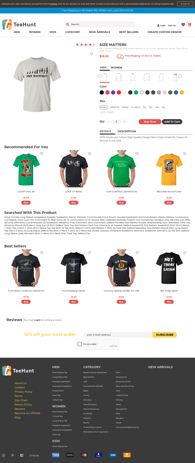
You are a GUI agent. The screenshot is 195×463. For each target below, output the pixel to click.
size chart (107, 112)
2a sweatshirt (50, 222)
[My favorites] (183, 24)
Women (35, 32)
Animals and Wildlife (93, 386)
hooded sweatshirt (127, 217)
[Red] (119, 92)
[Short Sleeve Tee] (104, 77)
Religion (120, 418)
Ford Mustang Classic (73, 290)
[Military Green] (170, 92)
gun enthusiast (34, 222)
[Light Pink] (164, 92)
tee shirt (56, 228)
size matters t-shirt (101, 228)
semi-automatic (97, 222)
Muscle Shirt (58, 391)
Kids (53, 32)
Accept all (185, 4)
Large (125, 107)
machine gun (177, 219)
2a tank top (119, 228)
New (118, 372)
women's (162, 230)
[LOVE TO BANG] (73, 168)
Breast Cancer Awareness (95, 372)
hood (7, 217)
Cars (118, 391)
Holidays (87, 400)
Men (17, 32)
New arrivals (99, 32)
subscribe (164, 334)
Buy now (150, 121)
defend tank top (64, 225)
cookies (53, 4)
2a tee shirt (68, 228)
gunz (27, 219)
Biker (85, 391)
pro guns (35, 219)
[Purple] (113, 92)
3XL (151, 107)
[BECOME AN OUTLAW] (169, 168)
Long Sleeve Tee (59, 377)
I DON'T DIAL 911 (26, 191)
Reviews (20, 408)
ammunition (77, 219)
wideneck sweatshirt (121, 230)
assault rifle (98, 219)
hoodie (15, 217)
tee (14, 228)
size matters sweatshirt (156, 225)
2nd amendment (147, 217)
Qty (102, 121)
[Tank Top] (175, 77)
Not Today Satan (169, 290)
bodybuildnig (154, 222)
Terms (18, 396)
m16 (167, 219)
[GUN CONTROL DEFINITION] (121, 168)
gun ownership (144, 219)
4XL (157, 107)
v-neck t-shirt (67, 230)
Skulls (86, 422)
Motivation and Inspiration (95, 432)
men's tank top (37, 225)
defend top (84, 233)
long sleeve (26, 217)
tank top (72, 233)
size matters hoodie (135, 222)
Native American (91, 409)
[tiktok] (34, 455)
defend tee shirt (49, 230)
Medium (114, 107)
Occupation (121, 409)
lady (20, 233)
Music (118, 404)
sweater (51, 217)
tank (182, 222)
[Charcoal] (153, 92)
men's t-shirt (16, 230)
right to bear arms (51, 219)
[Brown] (147, 92)
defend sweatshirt (133, 225)
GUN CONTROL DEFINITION (121, 191)
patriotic (81, 217)
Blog (18, 417)
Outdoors (87, 413)
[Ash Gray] (142, 92)
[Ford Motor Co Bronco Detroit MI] (26, 268)
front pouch (109, 217)
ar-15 (88, 219)
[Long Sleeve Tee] (118, 77)
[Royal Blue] (176, 92)
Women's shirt (32, 233)
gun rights (10, 219)
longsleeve (40, 217)
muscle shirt (21, 225)
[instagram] (3, 455)
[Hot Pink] (107, 92)
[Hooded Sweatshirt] (132, 77)
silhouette (19, 222)
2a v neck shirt (58, 233)
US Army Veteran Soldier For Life (121, 290)
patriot (72, 217)
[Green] (136, 92)
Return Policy (23, 404)
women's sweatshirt (145, 230)
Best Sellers (128, 32)
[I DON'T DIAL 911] (26, 168)
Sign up (172, 25)
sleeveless (173, 222)
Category (72, 32)
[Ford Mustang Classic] (73, 268)
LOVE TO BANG (73, 191)
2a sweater (116, 225)
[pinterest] (12, 455)
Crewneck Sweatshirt (62, 386)
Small (103, 107)
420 (85, 381)
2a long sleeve (32, 230)
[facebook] (21, 455)
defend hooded (115, 222)
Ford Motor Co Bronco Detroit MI (26, 290)
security (8, 222)
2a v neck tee (83, 230)
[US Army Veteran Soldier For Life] (121, 268)
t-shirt (7, 228)
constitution (181, 217)
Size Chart (21, 400)
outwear (104, 230)
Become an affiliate (27, 413)
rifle (187, 219)
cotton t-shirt (24, 228)
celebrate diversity (115, 219)
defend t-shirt (82, 228)
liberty (161, 217)
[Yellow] (182, 92)
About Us (20, 383)
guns (20, 219)
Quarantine (121, 377)
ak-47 (66, 219)
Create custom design (164, 32)
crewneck (104, 225)
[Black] (102, 92)
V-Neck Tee (57, 400)
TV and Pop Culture (92, 427)
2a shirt (50, 225)
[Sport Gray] (159, 92)
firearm (131, 219)
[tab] (107, 132)
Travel (118, 422)
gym (164, 222)
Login (163, 25)
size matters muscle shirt (160, 228)
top (188, 222)
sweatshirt (62, 217)
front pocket (94, 217)
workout (9, 225)
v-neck (45, 233)
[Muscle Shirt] (161, 77)
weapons (64, 222)
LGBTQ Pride (122, 395)
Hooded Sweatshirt (61, 381)
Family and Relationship (127, 427)
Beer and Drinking (124, 386)
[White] (124, 92)
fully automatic (78, 222)
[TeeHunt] (23, 24)
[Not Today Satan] (169, 268)
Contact (20, 387)
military (170, 217)
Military (119, 400)
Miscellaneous (90, 404)
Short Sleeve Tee (59, 372)
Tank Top (56, 395)
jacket (95, 230)
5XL (163, 107)
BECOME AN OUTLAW (169, 191)
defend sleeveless (136, 228)
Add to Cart (172, 121)
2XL (144, 107)
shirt (172, 225)
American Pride (123, 381)
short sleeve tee (42, 228)
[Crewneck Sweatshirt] (147, 77)
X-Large (135, 107)
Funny (86, 395)
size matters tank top (86, 225)
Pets (118, 413)
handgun (159, 219)
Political (87, 418)
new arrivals (160, 367)
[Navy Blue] (130, 92)
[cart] (189, 24)
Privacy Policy (23, 391)
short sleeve (182, 225)
